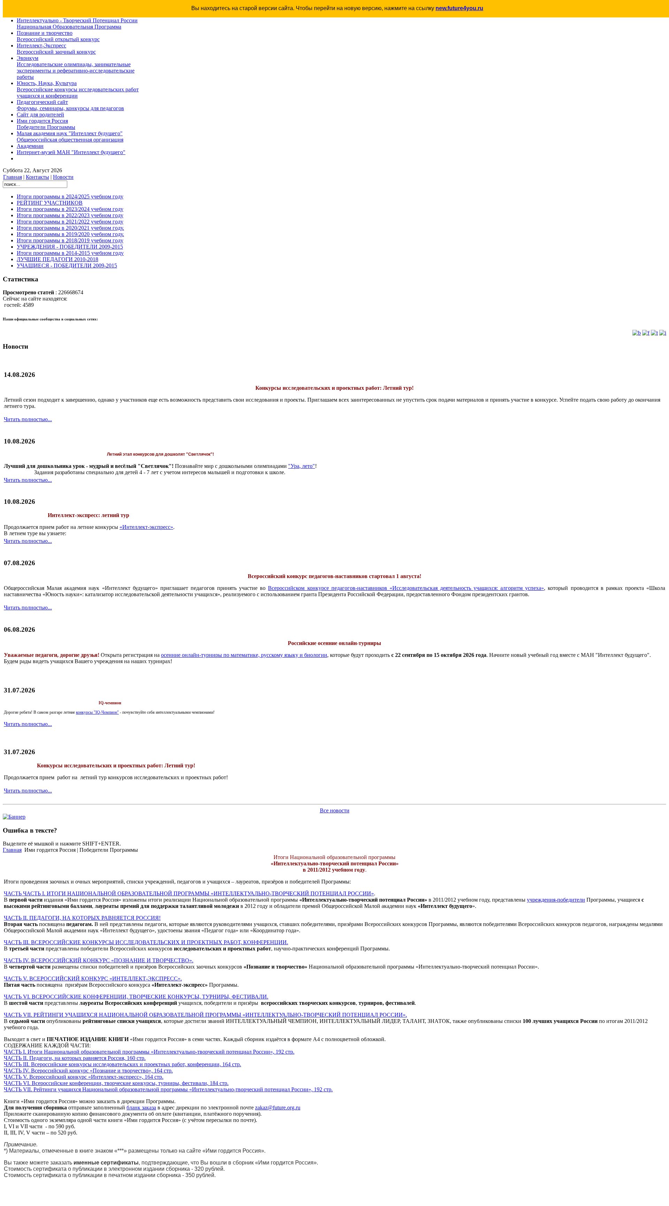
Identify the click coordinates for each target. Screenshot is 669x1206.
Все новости (334, 810)
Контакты (37, 177)
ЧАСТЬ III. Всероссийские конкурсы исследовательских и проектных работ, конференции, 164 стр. (122, 1064)
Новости (63, 177)
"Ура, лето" (301, 466)
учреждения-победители (556, 900)
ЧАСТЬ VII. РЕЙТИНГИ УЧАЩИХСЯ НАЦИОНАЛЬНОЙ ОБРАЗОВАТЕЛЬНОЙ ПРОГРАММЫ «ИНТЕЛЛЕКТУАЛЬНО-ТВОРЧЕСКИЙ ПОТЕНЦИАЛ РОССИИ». (205, 1015)
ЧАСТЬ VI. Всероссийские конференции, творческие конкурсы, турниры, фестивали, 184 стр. (116, 1083)
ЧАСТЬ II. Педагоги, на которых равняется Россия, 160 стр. (75, 1058)
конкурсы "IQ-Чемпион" (97, 712)
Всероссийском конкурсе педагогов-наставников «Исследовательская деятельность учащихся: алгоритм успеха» (406, 588)
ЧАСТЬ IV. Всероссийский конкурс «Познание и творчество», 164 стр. (88, 1071)
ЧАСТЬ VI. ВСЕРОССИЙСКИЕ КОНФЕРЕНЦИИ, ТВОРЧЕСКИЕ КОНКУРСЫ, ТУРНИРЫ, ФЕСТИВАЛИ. (136, 997)
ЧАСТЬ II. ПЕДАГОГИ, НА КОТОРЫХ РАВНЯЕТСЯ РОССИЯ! (82, 918)
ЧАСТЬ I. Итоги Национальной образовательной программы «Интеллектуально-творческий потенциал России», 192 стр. (149, 1052)
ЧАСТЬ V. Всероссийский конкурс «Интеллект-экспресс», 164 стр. (83, 1077)
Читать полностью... (28, 419)
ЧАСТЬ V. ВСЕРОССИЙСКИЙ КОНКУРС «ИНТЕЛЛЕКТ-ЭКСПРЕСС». (93, 978)
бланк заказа (141, 1107)
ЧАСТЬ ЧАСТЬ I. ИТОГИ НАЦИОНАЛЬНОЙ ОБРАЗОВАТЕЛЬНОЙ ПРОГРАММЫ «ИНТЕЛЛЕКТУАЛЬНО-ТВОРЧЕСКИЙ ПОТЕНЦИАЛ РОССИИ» (189, 893)
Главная (12, 177)
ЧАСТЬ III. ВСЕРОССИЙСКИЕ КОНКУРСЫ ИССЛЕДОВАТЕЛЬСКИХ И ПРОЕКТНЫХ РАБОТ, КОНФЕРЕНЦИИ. (146, 942)
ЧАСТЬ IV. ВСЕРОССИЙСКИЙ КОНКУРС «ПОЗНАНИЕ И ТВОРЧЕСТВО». (98, 960)
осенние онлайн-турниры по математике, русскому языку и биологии (244, 655)
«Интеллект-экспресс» (146, 527)
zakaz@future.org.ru (277, 1107)
